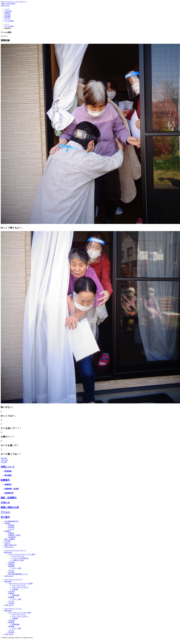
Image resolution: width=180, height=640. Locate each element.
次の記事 (4, 462)
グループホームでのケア (20, 587)
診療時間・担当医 (11, 489)
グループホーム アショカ (12, 608)
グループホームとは (19, 585)
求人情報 (7, 541)
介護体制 (15, 589)
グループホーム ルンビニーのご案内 (20, 583)
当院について (8, 466)
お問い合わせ (5, 5)
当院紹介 (7, 523)
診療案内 (5, 480)
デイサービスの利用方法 (20, 558)
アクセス (7, 19)
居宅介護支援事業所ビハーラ (18, 574)
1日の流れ (11, 562)
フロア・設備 (16, 568)
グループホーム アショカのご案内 (19, 612)
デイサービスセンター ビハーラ (15, 550)
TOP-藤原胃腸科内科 (11, 521)
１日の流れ (8, 11)
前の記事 (4, 458)
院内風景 (8, 475)
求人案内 (5, 517)
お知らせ (5, 502)
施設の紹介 (8, 552)
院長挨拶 (8, 471)
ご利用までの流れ (18, 560)
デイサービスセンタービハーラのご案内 (21, 554)
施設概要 (7, 17)
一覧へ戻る (4, 460)
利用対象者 (16, 595)
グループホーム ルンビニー (13, 579)
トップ (6, 9)
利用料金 (7, 13)
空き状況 (7, 15)
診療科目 (8, 485)
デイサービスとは (18, 556)
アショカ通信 (9, 21)
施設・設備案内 (8, 497)
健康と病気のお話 (10, 507)
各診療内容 (8, 493)
